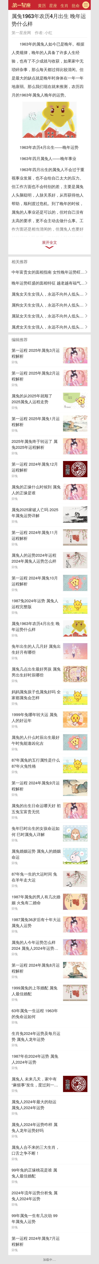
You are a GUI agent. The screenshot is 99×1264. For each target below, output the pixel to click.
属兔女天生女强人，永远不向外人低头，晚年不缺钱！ (51, 294)
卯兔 (15, 362)
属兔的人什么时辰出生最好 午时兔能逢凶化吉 (36, 740)
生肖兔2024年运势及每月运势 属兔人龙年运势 (36, 1036)
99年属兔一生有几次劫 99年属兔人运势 (34, 1218)
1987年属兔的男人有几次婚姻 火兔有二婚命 (36, 899)
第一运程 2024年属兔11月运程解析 (35, 535)
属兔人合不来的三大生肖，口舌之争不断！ (36, 1150)
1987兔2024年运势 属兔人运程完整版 (35, 603)
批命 (76, 5)
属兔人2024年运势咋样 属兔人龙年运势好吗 (34, 1127)
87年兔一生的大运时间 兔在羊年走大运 (34, 877)
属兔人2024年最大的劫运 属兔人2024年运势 (34, 1104)
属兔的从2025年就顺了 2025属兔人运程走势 (32, 398)
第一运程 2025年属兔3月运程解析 (36, 353)
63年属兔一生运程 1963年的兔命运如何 (35, 1013)
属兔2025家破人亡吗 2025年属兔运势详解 (35, 512)
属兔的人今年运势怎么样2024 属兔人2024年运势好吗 (35, 945)
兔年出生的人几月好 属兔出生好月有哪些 (36, 649)
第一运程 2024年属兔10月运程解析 (35, 581)
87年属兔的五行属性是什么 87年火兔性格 (36, 763)
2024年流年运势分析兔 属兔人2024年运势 (34, 1195)
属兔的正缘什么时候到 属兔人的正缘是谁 (36, 489)
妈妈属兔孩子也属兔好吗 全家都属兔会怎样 (36, 694)
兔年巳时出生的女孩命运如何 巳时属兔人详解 (36, 831)
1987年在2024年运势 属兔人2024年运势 (35, 1059)
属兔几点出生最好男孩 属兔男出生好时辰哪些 (36, 672)
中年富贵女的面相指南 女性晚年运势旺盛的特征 (51, 272)
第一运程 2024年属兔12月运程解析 (35, 467)
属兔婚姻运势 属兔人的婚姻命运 (36, 854)
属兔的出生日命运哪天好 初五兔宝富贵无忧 (36, 808)
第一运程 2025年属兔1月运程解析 (36, 421)
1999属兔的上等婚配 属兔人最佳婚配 (34, 990)
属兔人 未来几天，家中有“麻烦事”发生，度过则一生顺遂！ (35, 1082)
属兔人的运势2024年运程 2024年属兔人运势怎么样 (34, 558)
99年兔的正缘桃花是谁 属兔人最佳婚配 (34, 1173)
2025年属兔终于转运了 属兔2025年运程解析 (34, 444)
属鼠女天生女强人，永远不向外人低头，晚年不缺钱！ (51, 316)
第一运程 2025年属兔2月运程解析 (36, 376)
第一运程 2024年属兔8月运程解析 (36, 968)
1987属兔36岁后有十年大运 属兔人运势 (36, 922)
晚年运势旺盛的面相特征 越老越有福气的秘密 (51, 283)
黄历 (42, 5)
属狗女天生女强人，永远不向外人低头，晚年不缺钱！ (51, 305)
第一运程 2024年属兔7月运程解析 (36, 1241)
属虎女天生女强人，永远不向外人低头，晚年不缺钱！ (51, 327)
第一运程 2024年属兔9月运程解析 (36, 785)
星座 (53, 5)
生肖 (64, 5)
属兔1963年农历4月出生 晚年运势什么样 (36, 626)
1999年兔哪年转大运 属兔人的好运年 (34, 717)
